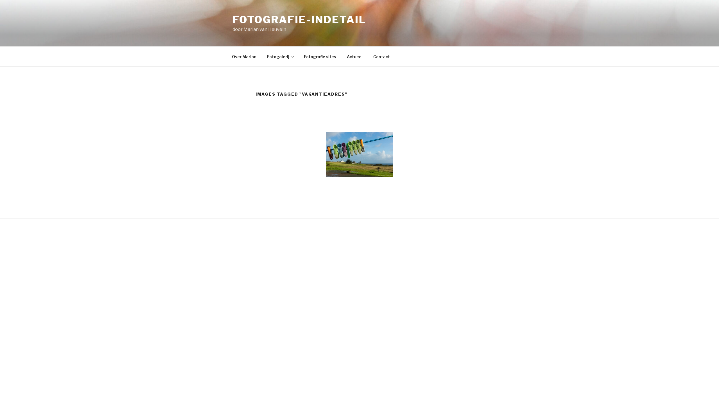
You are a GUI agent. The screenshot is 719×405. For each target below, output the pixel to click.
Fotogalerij (278, 56)
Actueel (355, 56)
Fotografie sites (320, 56)
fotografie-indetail (299, 20)
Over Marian (244, 56)
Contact (381, 56)
